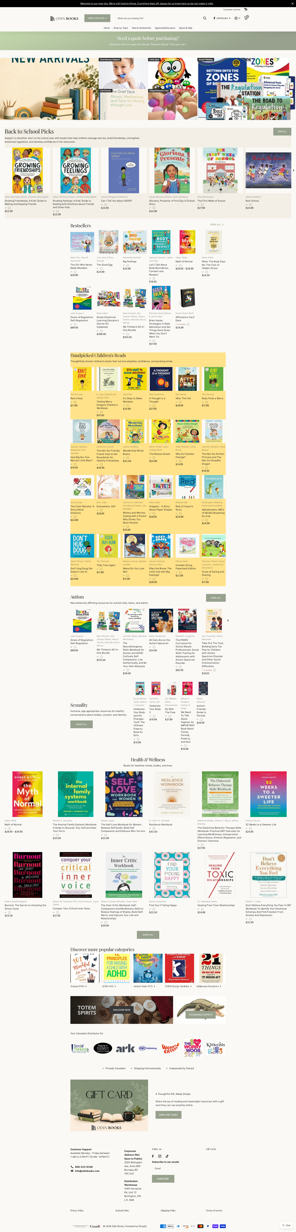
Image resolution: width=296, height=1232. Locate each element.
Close (292, 3)
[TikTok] (167, 1156)
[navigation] (293, 170)
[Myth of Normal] (187, 242)
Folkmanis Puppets (200, 1014)
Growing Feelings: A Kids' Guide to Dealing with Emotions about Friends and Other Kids (73, 204)
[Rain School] (268, 170)
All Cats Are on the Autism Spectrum (159, 642)
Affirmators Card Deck (185, 319)
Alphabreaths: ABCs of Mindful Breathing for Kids (213, 513)
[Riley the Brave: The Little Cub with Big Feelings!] (161, 546)
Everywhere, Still (106, 506)
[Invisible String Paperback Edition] (187, 546)
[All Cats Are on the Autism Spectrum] (161, 620)
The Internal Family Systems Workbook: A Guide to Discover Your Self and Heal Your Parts (75, 828)
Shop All (81, 724)
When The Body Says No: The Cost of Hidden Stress (213, 264)
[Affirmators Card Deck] (187, 298)
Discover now (121, 1010)
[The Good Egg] (108, 242)
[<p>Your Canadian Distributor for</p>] (80, 1048)
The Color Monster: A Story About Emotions (82, 509)
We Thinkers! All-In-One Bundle (134, 328)
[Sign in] (237, 18)
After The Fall (183, 398)
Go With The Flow (170, 711)
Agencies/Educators (165, 28)
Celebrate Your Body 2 (155, 709)
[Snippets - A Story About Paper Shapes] (161, 487)
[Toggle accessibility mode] (246, 9)
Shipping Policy (168, 1210)
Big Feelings (129, 261)
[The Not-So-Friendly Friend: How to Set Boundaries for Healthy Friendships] (108, 431)
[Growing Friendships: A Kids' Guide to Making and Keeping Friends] (27, 170)
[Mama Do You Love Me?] (135, 546)
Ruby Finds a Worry (212, 398)
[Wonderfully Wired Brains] (135, 431)
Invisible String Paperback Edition (186, 567)
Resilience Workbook (160, 824)
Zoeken (204, 18)
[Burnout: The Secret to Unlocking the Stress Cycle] (27, 875)
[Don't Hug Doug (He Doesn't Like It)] (82, 546)
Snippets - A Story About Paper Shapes (160, 508)
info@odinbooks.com (87, 1170)
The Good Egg (104, 264)
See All (282, 131)
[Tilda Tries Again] (108, 546)
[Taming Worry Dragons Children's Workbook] (108, 379)
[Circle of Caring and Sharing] (214, 546)
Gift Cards (211, 1149)
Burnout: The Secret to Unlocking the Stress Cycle (25, 907)
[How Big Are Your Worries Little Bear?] (82, 431)
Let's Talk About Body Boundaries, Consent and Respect (159, 269)
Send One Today (168, 1114)
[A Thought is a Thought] (161, 379)
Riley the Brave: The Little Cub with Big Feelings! (160, 571)
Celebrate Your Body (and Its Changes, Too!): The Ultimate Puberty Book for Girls (139, 722)
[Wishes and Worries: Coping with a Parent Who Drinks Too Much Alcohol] (135, 487)
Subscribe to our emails (165, 1161)
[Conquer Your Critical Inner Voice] (76, 875)
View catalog (96, 18)
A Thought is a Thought (157, 400)
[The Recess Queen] (161, 431)
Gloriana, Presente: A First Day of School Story (172, 202)
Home (107, 28)
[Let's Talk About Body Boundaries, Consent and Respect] (161, 242)
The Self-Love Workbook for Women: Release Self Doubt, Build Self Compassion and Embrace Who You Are (123, 828)
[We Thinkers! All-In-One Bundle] (135, 298)
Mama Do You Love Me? (133, 570)
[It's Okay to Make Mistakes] (135, 379)
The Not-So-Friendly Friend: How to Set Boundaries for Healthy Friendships (108, 455)
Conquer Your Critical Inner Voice (71, 908)
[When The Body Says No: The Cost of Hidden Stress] (214, 242)
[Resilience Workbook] (172, 794)
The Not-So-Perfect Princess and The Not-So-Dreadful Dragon (213, 458)
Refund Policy (122, 1210)
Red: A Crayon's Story (184, 508)
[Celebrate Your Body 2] (156, 688)
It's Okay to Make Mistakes (132, 400)
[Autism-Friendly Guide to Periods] (203, 688)
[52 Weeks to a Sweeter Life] (268, 794)
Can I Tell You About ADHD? (116, 200)
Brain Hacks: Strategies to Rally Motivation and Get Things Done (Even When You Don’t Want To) (160, 328)
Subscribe (163, 1178)
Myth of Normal (184, 261)
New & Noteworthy (141, 28)
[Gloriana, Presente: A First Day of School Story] (172, 170)
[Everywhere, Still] (108, 487)
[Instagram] (159, 1156)
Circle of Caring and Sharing (213, 573)
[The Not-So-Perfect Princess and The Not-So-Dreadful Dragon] (214, 431)
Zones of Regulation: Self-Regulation (81, 319)
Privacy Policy (77, 1210)
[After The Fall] (187, 379)
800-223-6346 (84, 1166)
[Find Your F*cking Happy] (172, 875)
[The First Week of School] (220, 170)
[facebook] (153, 1156)
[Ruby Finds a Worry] (214, 379)
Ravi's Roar (76, 398)
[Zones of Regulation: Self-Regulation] (82, 298)
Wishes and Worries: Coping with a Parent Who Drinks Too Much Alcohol (135, 517)
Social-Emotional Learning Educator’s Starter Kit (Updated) (108, 322)
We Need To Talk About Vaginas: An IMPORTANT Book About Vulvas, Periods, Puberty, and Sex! (187, 727)
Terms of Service (214, 1210)
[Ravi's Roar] (82, 379)
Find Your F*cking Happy (163, 905)
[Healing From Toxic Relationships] (220, 875)
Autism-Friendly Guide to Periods (201, 710)
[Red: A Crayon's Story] (187, 487)
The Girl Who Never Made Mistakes (81, 266)
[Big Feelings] (135, 242)
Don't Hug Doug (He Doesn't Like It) (81, 570)
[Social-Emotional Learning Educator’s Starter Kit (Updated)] (108, 298)
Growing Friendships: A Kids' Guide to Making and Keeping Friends (26, 202)
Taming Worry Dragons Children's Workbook (107, 405)
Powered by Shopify (136, 1226)
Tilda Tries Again (106, 565)
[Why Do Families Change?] (187, 431)
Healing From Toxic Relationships (216, 905)
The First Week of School (211, 200)
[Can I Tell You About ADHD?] (124, 170)
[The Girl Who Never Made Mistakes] (82, 242)
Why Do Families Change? (185, 455)
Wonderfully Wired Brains (133, 452)
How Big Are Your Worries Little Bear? (81, 459)
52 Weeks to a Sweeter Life (261, 824)
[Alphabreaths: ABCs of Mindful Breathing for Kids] (214, 487)
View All (216, 597)
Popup (9, 208)
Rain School (252, 200)
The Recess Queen (159, 453)
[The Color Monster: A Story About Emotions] (82, 487)
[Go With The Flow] (171, 688)
